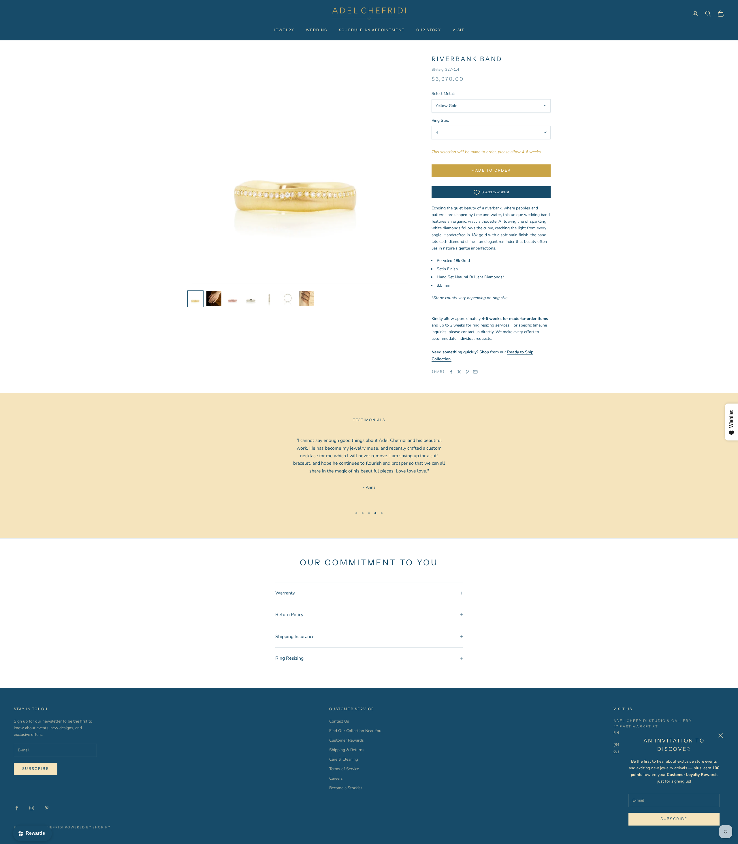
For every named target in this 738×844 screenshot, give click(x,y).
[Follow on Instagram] (32, 808)
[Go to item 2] (214, 298)
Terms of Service (344, 769)
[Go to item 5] (269, 298)
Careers (336, 778)
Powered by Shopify (88, 827)
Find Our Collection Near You (355, 731)
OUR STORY (428, 30)
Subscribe (673, 819)
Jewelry (284, 30)
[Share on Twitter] (459, 372)
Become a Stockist (345, 788)
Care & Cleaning (343, 759)
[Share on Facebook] (451, 372)
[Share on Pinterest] (467, 372)
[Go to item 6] (288, 298)
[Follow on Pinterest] (47, 808)
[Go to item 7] (306, 298)
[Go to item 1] (195, 298)
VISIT (458, 30)
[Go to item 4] (251, 298)
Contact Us (339, 721)
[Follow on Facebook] (17, 808)
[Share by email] (475, 372)
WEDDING (316, 30)
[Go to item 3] (232, 298)
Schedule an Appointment (372, 30)
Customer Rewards (346, 740)
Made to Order (491, 170)
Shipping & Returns (346, 750)
